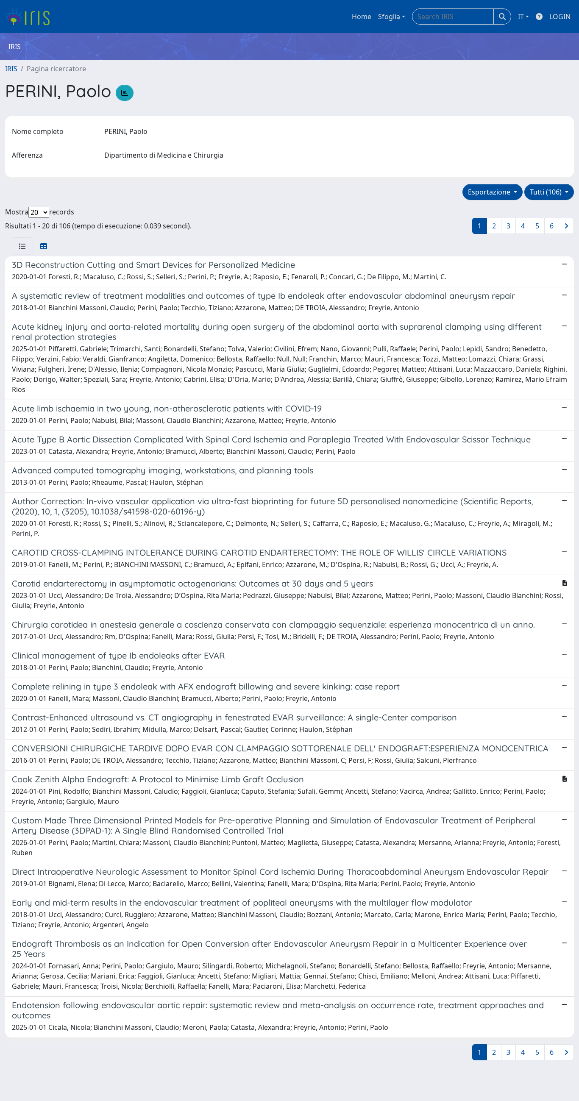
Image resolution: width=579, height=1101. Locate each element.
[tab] (22, 246)
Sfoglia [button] (389, 16)
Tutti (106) (546, 192)
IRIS (11, 68)
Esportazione (490, 192)
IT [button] (521, 16)
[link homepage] (30, 16)
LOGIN (560, 16)
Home (361, 16)
